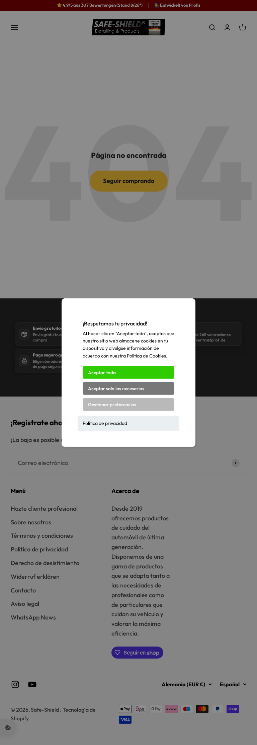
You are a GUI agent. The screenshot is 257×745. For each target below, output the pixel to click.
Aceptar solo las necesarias (116, 389)
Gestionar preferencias (112, 405)
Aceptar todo (102, 372)
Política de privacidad (105, 423)
